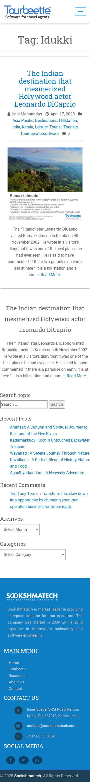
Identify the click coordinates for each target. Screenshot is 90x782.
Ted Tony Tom (22, 493)
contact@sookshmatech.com (51, 726)
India (16, 127)
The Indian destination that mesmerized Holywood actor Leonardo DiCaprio (45, 89)
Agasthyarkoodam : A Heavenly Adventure (47, 472)
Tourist (56, 127)
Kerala (27, 127)
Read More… (51, 274)
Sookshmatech (27, 775)
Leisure (41, 127)
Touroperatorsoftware (39, 133)
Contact (15, 689)
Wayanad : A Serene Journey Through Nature (49, 453)
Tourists (71, 127)
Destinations (46, 120)
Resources (17, 676)
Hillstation (68, 120)
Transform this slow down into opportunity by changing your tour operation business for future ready (49, 500)
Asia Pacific (22, 120)
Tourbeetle (17, 669)
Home (14, 663)
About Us (16, 682)
